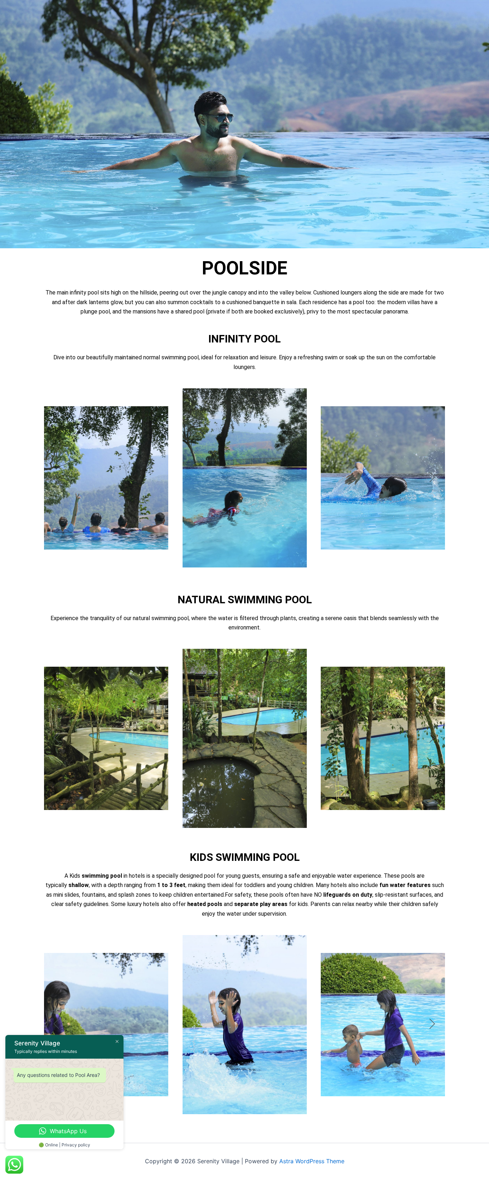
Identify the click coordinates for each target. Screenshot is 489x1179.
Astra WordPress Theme (311, 1161)
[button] (56, 478)
